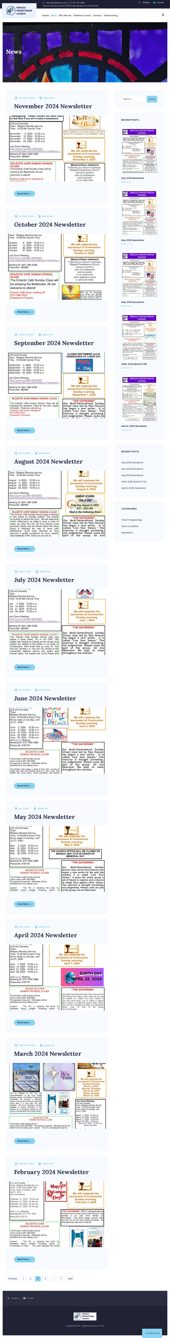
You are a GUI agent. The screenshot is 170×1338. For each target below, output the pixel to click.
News (54, 15)
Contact (97, 15)
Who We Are (65, 15)
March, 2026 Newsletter (134, 426)
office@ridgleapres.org (56, 2)
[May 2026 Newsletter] (139, 151)
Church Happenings (131, 519)
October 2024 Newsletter (50, 224)
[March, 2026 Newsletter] (139, 399)
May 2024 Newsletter (44, 816)
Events (45, 15)
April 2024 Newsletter (45, 935)
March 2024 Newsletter (47, 1053)
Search (151, 99)
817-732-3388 (78, 2)
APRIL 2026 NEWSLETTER (134, 364)
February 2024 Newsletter (51, 1172)
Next (70, 1278)
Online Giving (111, 15)
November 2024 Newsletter (53, 106)
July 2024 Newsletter (44, 579)
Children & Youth (82, 15)
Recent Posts (130, 120)
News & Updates (130, 526)
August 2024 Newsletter (48, 461)
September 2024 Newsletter (54, 343)
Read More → (24, 193)
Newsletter (48, 98)
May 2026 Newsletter (132, 178)
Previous (12, 1278)
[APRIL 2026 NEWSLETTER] (139, 337)
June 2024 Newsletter (45, 698)
